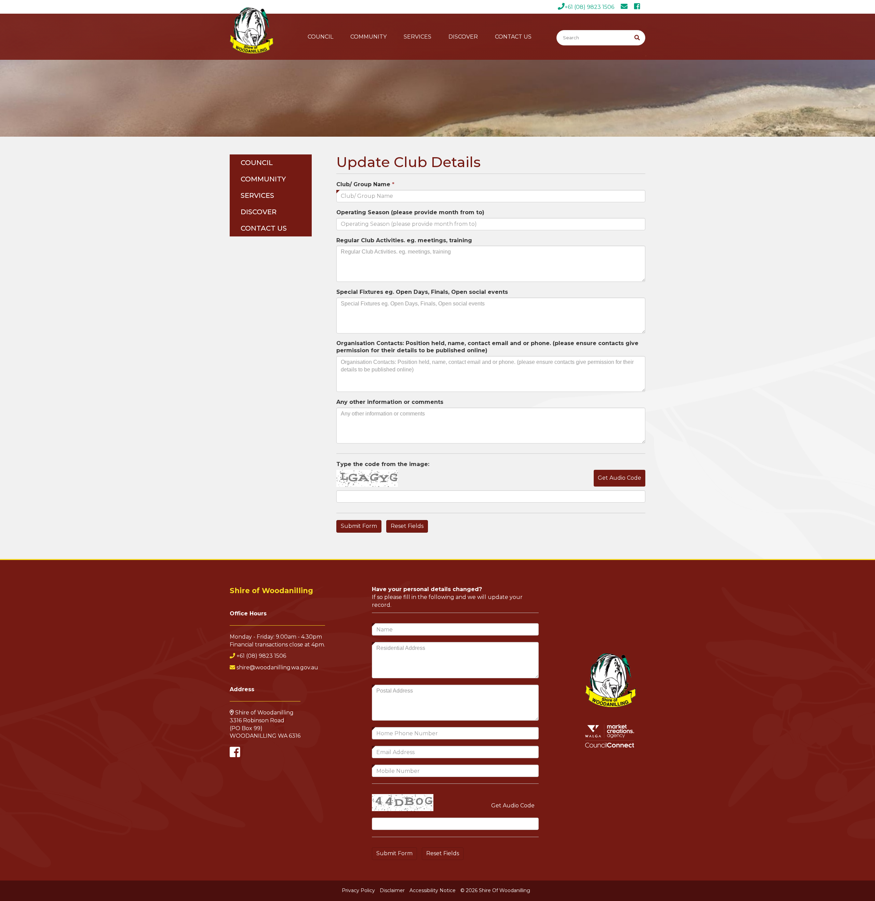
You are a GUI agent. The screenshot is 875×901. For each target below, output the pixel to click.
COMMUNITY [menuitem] (263, 179)
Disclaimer (392, 890)
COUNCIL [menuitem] (257, 163)
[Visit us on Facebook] (639, 7)
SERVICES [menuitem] (257, 195)
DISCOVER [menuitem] (259, 212)
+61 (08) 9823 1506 (589, 7)
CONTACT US (513, 36)
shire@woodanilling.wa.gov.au (277, 667)
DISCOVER (463, 36)
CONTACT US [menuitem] (264, 228)
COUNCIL (320, 36)
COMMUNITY (368, 36)
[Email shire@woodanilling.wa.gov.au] (627, 7)
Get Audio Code (619, 478)
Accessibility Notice (432, 890)
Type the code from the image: (382, 464)
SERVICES (417, 36)
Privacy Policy (358, 890)
